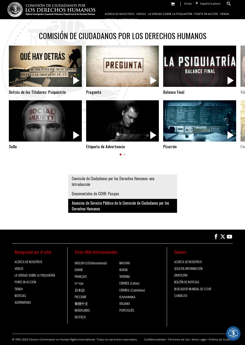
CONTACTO (180, 295)
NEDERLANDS (82, 310)
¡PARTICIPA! (181, 275)
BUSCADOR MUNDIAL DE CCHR (192, 289)
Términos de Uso (179, 339)
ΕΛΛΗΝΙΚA (127, 297)
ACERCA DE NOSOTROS (119, 14)
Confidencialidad (154, 339)
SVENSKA (124, 276)
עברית (79, 283)
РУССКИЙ (80, 297)
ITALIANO (124, 303)
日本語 (80, 290)
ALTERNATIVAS (128, 19)
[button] (121, 154)
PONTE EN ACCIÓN (206, 14)
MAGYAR (124, 263)
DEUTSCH (80, 317)
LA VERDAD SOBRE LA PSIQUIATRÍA (170, 14)
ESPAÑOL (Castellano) (132, 290)
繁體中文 (81, 303)
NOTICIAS (111, 19)
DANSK (79, 270)
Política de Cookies (221, 339)
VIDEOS (141, 14)
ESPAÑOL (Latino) (129, 283)
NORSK (123, 270)
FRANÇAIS (81, 276)
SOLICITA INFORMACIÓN (188, 268)
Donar (188, 3)
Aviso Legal (199, 339)
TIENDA (224, 14)
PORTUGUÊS (126, 310)
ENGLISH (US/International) (91, 263)
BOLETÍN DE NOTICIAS (186, 282)
